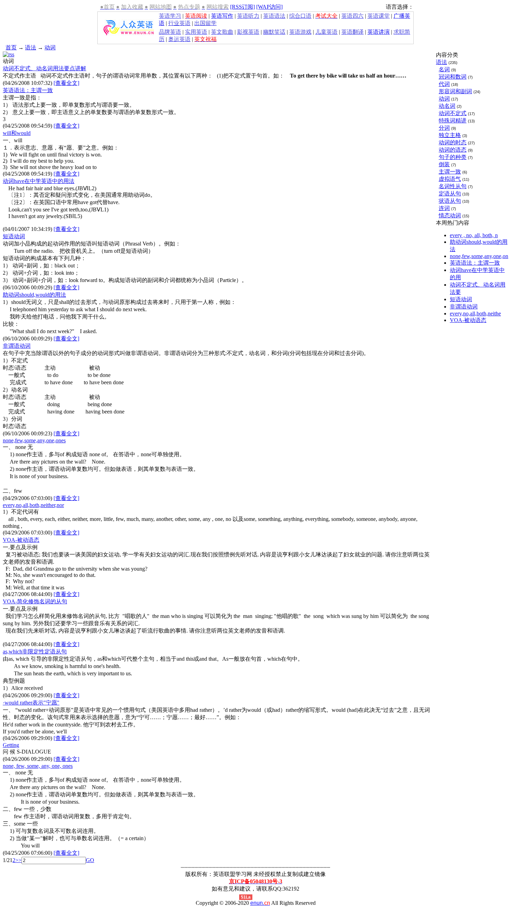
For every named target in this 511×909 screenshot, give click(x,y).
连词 (444, 208)
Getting (11, 745)
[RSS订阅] (242, 7)
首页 (11, 47)
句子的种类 (453, 157)
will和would (17, 133)
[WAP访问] (269, 7)
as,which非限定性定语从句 (35, 651)
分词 (444, 128)
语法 (30, 47)
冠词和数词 (453, 77)
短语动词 (14, 236)
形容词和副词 (455, 91)
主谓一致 (450, 172)
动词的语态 (453, 150)
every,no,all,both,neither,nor (33, 505)
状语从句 (450, 201)
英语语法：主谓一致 (28, 90)
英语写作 (222, 16)
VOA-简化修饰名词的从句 (35, 601)
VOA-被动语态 (21, 540)
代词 (444, 84)
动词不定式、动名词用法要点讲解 (44, 68)
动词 (50, 47)
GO (90, 860)
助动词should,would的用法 (34, 295)
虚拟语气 (450, 179)
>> (18, 860)
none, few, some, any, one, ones (38, 766)
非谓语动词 (17, 346)
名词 (444, 69)
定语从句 (450, 193)
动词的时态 (453, 142)
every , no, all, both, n (474, 235)
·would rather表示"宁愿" (31, 703)
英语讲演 (378, 32)
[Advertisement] (139, 46)
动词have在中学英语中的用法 (38, 181)
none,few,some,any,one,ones (34, 440)
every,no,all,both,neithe (475, 313)
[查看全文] (66, 83)
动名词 (447, 106)
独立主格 (450, 135)
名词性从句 (453, 186)
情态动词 (450, 215)
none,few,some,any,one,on (479, 256)
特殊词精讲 (453, 120)
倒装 (444, 164)
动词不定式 (453, 113)
